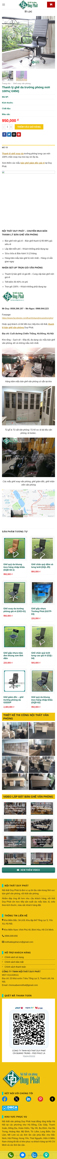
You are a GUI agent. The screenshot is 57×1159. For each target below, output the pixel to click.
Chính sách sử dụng (14, 957)
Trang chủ (6, 83)
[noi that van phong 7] (15, 730)
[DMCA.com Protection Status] (10, 1108)
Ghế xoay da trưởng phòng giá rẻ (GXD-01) (14, 609)
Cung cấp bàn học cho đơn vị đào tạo (15, 843)
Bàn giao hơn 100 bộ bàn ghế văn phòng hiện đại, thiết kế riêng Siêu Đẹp (42, 807)
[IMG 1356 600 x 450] (15, 781)
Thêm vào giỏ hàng (29, 127)
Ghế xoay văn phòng (22, 83)
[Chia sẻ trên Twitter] (9, 134)
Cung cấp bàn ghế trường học (42, 826)
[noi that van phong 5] (42, 730)
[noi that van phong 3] (42, 747)
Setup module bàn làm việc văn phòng (15, 860)
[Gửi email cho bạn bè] (14, 134)
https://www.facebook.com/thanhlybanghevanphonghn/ (27, 318)
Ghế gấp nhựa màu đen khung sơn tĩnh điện (13, 656)
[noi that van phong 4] (15, 747)
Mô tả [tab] (5, 148)
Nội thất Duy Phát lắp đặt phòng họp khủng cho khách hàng (15, 808)
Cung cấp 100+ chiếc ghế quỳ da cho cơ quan (41, 842)
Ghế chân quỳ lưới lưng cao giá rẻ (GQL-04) (42, 656)
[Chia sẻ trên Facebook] (4, 134)
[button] (3, 4)
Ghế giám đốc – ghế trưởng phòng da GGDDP (13, 700)
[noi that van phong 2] (15, 764)
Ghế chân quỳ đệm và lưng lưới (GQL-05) (42, 565)
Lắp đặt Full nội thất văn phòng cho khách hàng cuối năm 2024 (15, 825)
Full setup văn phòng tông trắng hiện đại (42, 860)
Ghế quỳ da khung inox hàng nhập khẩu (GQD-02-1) (14, 567)
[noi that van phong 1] (42, 764)
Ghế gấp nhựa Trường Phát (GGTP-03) (41, 611)
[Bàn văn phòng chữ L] (42, 781)
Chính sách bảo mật (14, 962)
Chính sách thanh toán (15, 967)
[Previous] (6, 42)
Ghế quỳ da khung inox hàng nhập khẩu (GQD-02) (42, 700)
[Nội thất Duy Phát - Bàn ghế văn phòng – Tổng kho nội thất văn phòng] (28, 4)
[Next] (50, 42)
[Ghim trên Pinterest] (19, 134)
